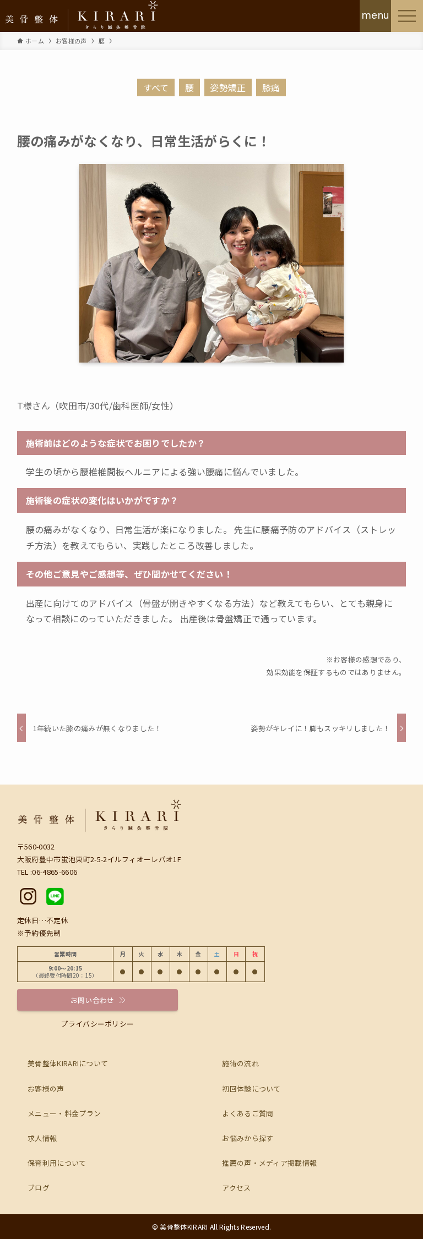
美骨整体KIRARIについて (68, 1063)
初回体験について (251, 1088)
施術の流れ (240, 1063)
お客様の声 (46, 1088)
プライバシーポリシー (97, 1023)
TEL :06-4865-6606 (47, 872)
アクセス (236, 1187)
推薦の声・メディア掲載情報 (269, 1163)
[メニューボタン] (407, 16)
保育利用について (57, 1163)
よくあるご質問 (247, 1113)
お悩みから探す (247, 1138)
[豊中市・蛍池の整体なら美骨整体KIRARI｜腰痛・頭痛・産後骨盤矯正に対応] (81, 16)
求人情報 (42, 1138)
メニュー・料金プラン (64, 1113)
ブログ (39, 1187)
